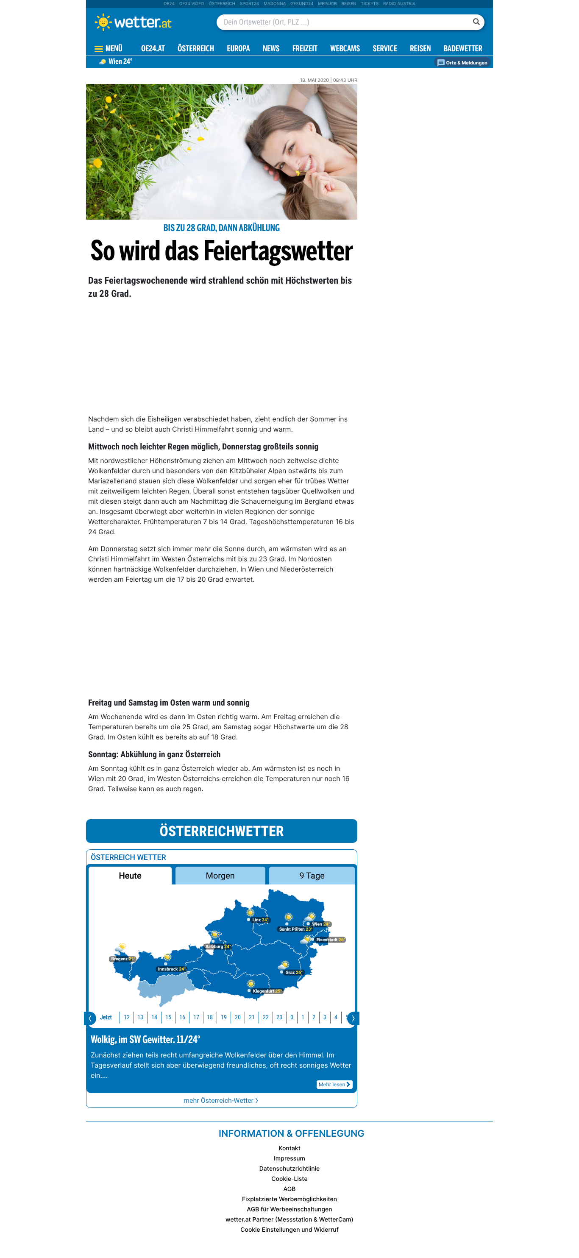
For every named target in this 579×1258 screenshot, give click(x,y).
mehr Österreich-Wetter (218, 1100)
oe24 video (191, 3)
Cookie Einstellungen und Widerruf (289, 1229)
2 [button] (313, 1017)
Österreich (222, 3)
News (271, 49)
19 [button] (224, 1017)
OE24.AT (153, 49)
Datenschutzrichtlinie (289, 1168)
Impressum (289, 1158)
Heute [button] (130, 875)
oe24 (169, 3)
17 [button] (196, 1017)
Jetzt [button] (106, 1017)
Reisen (349, 3)
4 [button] (335, 1017)
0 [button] (291, 1017)
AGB (290, 1189)
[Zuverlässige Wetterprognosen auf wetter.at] (147, 22)
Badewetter (463, 49)
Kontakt (289, 1148)
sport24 (249, 3)
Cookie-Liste (289, 1179)
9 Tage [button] (311, 875)
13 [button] (140, 1017)
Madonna (275, 3)
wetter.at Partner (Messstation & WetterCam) (289, 1219)
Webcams (345, 49)
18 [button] (210, 1017)
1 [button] (302, 1017)
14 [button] (154, 1017)
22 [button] (266, 1017)
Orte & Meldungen (466, 63)
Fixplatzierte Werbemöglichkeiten (289, 1199)
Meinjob (327, 3)
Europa (238, 49)
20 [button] (238, 1017)
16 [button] (182, 1017)
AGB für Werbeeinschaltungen (289, 1209)
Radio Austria (399, 3)
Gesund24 (301, 3)
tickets (370, 3)
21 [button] (252, 1017)
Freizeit (304, 49)
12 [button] (127, 1017)
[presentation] (90, 1018)
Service (385, 49)
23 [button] (279, 1017)
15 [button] (168, 1017)
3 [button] (324, 1017)
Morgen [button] (220, 875)
